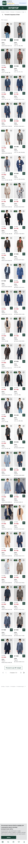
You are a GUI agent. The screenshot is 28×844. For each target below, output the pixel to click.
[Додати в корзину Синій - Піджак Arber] (11, 93)
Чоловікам (13, 686)
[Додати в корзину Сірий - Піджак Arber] (23, 40)
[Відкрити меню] (8, 841)
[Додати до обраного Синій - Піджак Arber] (11, 77)
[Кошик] (13, 841)
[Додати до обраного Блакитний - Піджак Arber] (11, 157)
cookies (19, 825)
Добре (9, 837)
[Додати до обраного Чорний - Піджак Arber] (11, 24)
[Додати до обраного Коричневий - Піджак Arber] (23, 50)
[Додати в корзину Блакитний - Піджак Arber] (11, 173)
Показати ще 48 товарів (13, 668)
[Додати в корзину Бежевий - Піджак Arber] (11, 147)
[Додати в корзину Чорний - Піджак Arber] (11, 40)
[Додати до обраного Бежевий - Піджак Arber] (11, 130)
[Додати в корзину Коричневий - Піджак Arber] (23, 66)
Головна (3, 686)
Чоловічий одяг (20, 686)
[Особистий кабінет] (24, 841)
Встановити (22, 3)
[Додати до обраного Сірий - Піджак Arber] (23, 24)
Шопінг (7, 686)
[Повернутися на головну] (13, 8)
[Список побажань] (18, 841)
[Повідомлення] (24, 7)
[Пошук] (2, 7)
